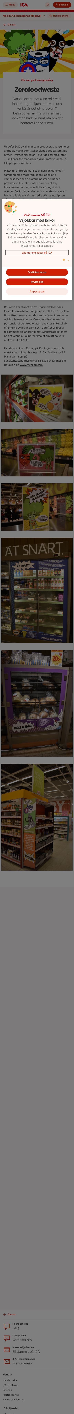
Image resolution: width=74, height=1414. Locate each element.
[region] (37, 249)
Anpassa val (37, 291)
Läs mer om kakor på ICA (37, 252)
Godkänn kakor (37, 272)
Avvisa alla (37, 281)
